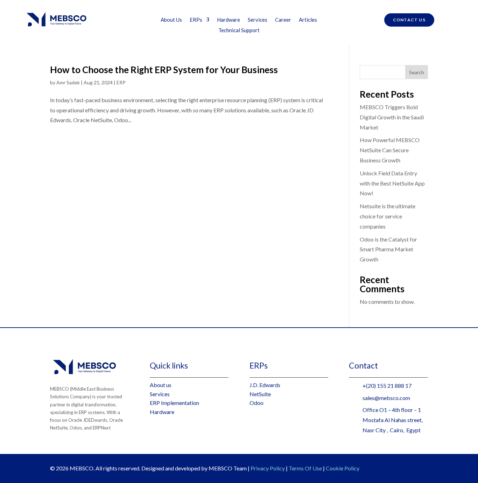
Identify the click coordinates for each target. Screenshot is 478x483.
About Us (171, 20)
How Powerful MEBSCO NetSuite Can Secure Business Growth (390, 149)
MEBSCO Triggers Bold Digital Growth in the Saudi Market (392, 117)
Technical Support (239, 30)
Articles (308, 20)
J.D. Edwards (264, 385)
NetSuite (260, 394)
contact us (409, 19)
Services (257, 20)
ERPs (196, 20)
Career (283, 20)
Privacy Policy (268, 468)
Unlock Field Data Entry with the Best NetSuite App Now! (392, 183)
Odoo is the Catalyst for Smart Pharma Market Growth (388, 249)
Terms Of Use (305, 468)
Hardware (228, 20)
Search (416, 72)
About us (160, 385)
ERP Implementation (174, 402)
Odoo (256, 402)
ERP (121, 82)
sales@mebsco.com (386, 397)
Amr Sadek (68, 82)
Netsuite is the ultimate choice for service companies (387, 216)
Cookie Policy (342, 468)
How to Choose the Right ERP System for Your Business (164, 69)
